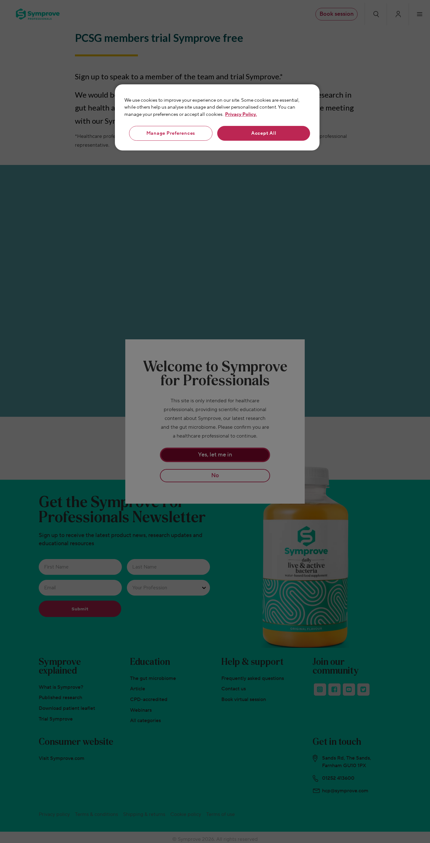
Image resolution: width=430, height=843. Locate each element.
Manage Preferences (170, 133)
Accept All (263, 133)
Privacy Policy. (241, 114)
